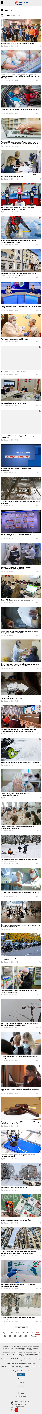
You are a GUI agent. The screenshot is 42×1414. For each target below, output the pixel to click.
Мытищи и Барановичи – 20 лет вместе (14, 403)
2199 (17, 1333)
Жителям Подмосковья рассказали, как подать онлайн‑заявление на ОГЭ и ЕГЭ (17, 697)
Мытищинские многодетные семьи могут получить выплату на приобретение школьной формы (18, 1219)
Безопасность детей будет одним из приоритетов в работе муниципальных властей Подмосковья (18, 730)
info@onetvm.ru (20, 1366)
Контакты (21, 1393)
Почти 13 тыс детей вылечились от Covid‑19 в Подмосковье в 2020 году (16, 794)
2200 (22, 1333)
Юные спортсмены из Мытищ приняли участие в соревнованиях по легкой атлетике (17, 208)
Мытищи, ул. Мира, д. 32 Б (22, 1401)
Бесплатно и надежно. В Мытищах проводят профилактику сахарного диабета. (16, 568)
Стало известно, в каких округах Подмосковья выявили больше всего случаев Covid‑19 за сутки (20, 664)
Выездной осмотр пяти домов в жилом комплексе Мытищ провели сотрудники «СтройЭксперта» (18, 1252)
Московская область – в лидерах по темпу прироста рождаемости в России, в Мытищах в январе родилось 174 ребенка (20, 76)
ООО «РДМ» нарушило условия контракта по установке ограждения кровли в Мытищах (19, 632)
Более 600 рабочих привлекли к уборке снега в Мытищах (20, 762)
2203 (37, 1333)
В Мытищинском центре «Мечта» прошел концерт (18, 43)
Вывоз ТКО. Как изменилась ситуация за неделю (17, 600)
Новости (21, 1382)
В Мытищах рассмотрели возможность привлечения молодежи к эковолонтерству (19, 1057)
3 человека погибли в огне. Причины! (13, 372)
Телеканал (21, 1386)
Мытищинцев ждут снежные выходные (14, 1187)
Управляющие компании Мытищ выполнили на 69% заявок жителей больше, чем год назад (21, 175)
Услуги (21, 1389)
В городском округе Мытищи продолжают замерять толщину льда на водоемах (19, 241)
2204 (5, 1336)
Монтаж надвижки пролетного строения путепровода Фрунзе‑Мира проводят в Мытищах (19, 1024)
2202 (32, 1333)
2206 (15, 1336)
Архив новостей (21, 1396)
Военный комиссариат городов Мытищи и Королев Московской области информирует (18, 274)
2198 (12, 1333)
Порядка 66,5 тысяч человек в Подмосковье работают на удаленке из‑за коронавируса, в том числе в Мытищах (20, 142)
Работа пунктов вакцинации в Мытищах (14, 339)
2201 (27, 1333)
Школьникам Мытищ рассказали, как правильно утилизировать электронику (17, 827)
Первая (5, 1333)
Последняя (34, 1336)
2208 (26, 1336)
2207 (20, 1336)
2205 (10, 1336)
